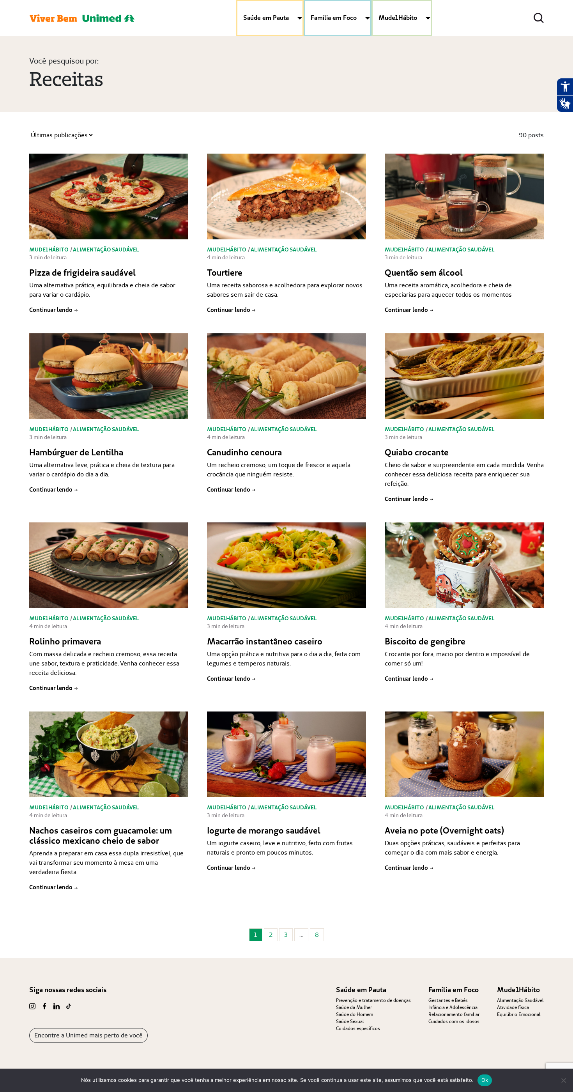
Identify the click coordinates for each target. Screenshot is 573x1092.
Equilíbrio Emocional (519, 1014)
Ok (484, 1080)
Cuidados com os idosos (453, 1021)
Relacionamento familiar (453, 1014)
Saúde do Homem (354, 1014)
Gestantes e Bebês (448, 1000)
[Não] (563, 1080)
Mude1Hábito (397, 17)
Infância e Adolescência (453, 1007)
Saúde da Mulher (354, 1007)
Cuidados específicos (358, 1028)
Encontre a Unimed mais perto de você (88, 1035)
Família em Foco (334, 17)
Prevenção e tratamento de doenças (373, 1000)
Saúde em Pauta (266, 17)
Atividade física (513, 1007)
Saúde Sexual (350, 1021)
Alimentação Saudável (520, 1000)
